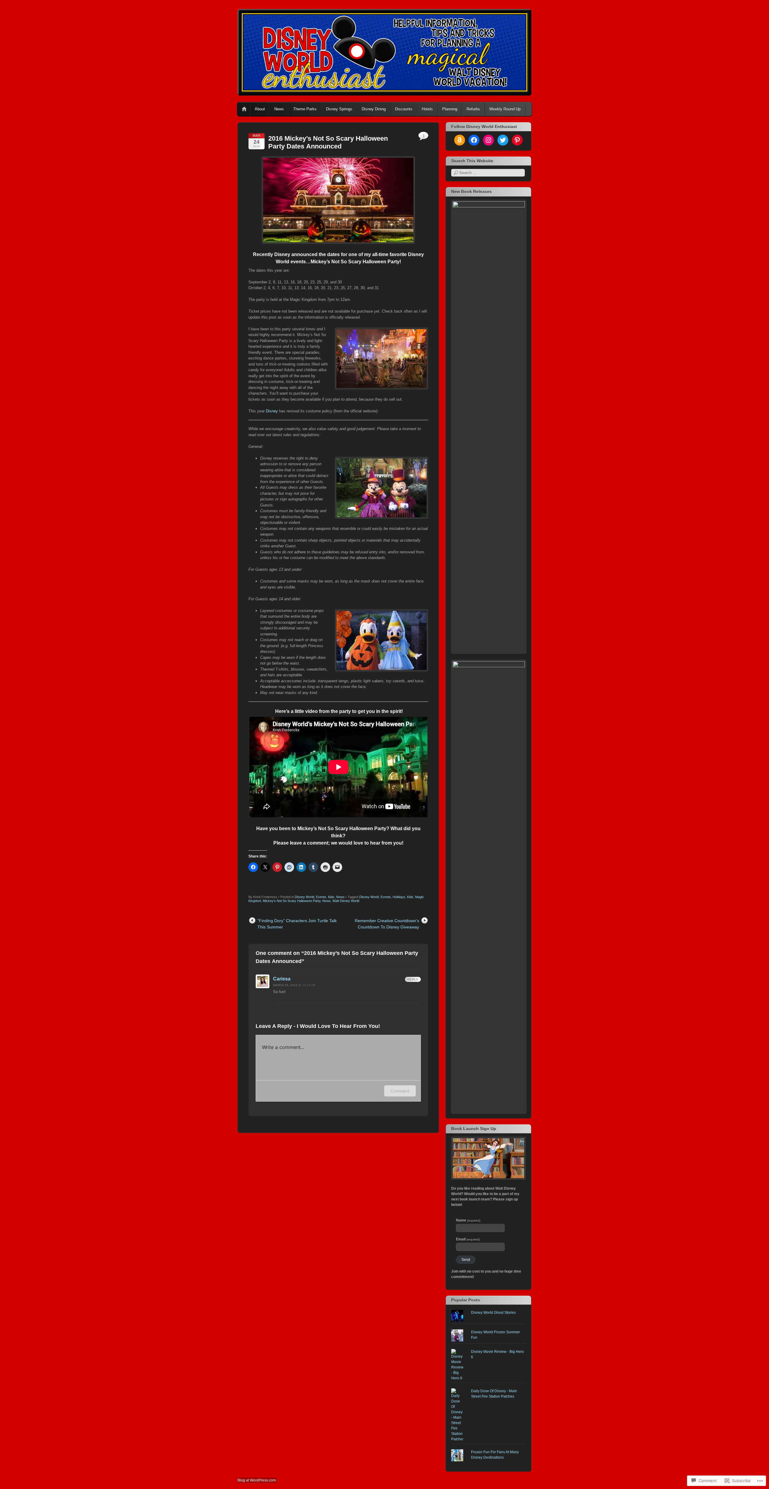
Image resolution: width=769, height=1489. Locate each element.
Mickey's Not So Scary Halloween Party (292, 901)
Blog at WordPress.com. (257, 1480)
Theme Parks (305, 109)
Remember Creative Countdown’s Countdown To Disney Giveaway (387, 923)
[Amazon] (459, 140)
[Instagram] (488, 140)
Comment (400, 1090)
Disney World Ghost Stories (493, 1312)
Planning (449, 109)
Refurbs (473, 109)
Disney (272, 411)
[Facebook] (474, 140)
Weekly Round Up (505, 109)
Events (321, 897)
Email (468, 1239)
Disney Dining (374, 109)
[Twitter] (502, 140)
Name (468, 1220)
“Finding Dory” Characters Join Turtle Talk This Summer (297, 923)
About (260, 109)
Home (244, 109)
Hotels (427, 109)
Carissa (281, 978)
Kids (331, 897)
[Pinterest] (517, 140)
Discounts (403, 109)
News (279, 109)
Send (465, 1260)
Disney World (304, 897)
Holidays (399, 897)
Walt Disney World (346, 901)
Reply (412, 979)
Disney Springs (339, 109)
